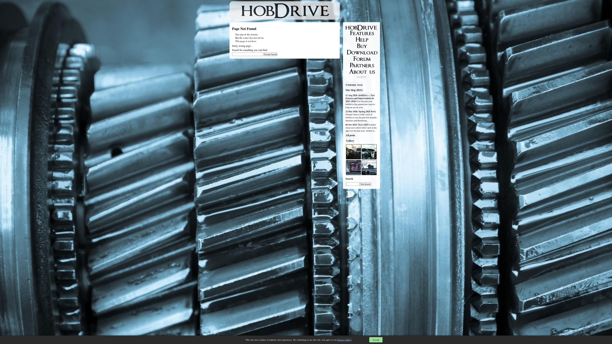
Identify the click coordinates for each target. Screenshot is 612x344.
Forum (351, 58)
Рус (364, 76)
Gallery (350, 140)
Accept (375, 339)
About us (352, 71)
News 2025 (363, 124)
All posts (350, 135)
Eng (359, 76)
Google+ (257, 245)
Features (352, 33)
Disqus (250, 245)
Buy (349, 45)
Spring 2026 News (367, 111)
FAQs (350, 39)
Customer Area (354, 84)
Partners (352, 64)
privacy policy (344, 339)
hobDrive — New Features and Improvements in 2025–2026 (360, 98)
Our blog (350, 90)
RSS (359, 90)
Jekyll (241, 245)
